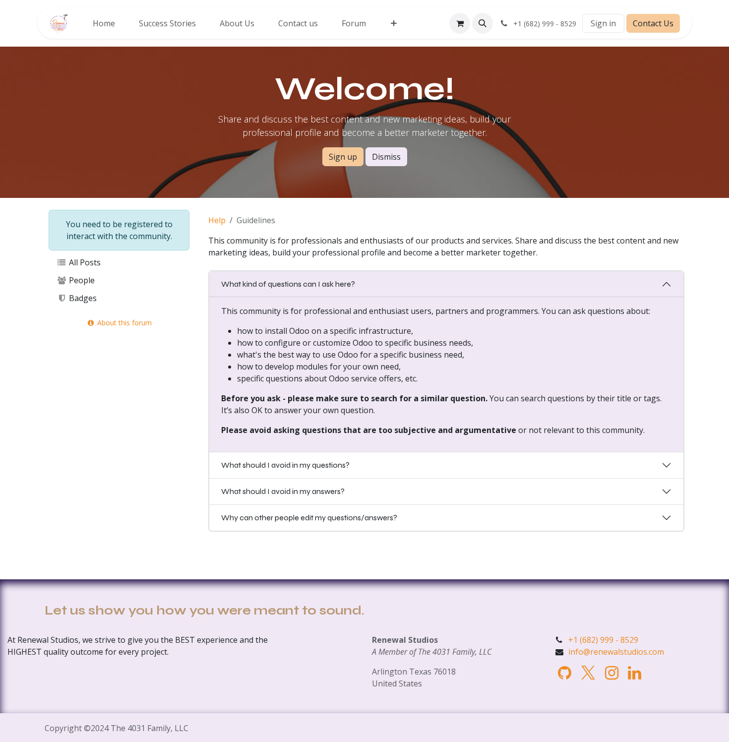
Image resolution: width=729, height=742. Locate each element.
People (81, 280)
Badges (82, 298)
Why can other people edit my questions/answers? (309, 517)
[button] (482, 23)
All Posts (84, 262)
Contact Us (653, 23)
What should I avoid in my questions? (285, 465)
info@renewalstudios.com (616, 651)
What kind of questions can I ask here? (288, 284)
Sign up (343, 156)
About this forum (123, 322)
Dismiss (386, 156)
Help (217, 220)
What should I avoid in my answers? (283, 491)
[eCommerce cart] (459, 23)
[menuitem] (104, 23)
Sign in (603, 23)
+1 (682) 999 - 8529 (603, 639)
